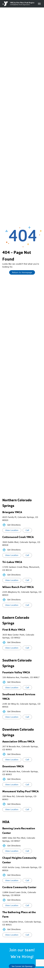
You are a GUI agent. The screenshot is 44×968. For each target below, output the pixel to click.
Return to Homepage (22, 272)
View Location (11, 530)
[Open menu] (39, 3)
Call (27, 530)
